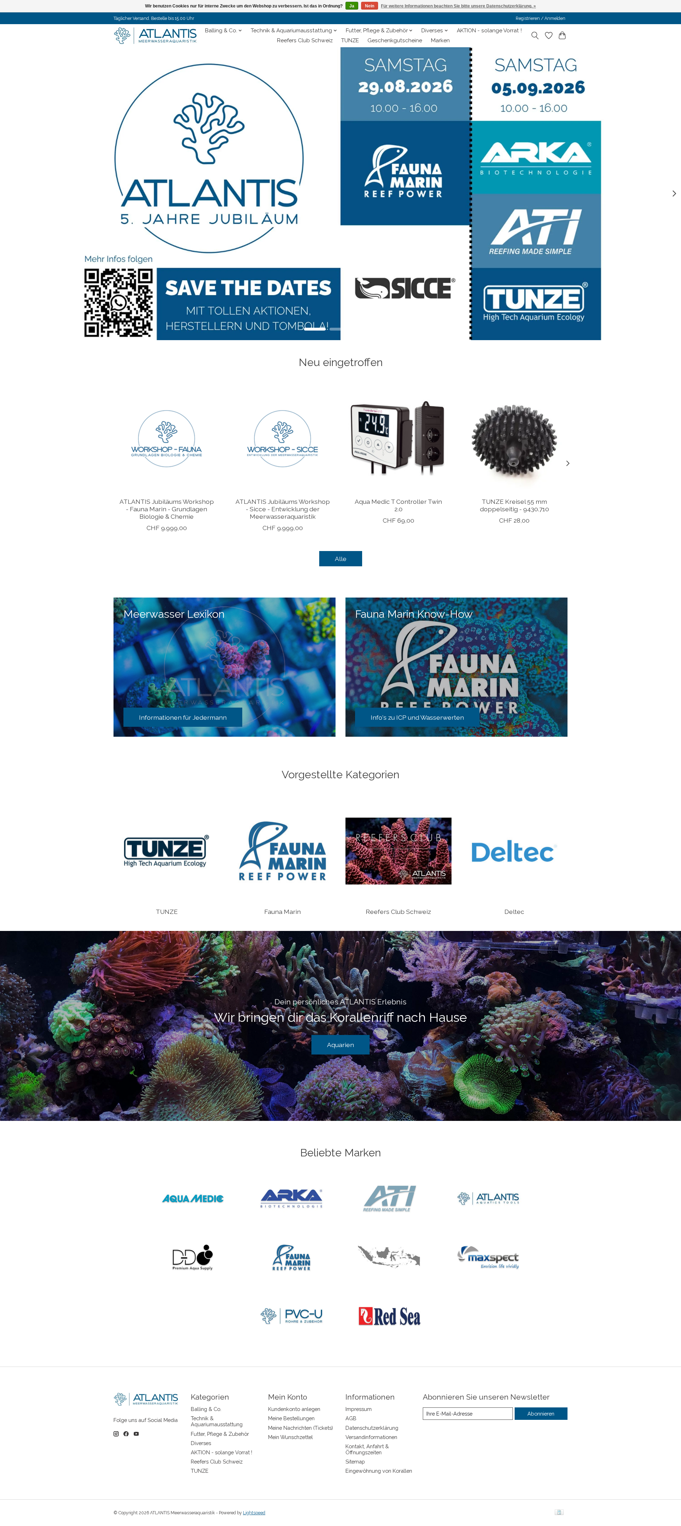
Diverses (201, 1443)
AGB (350, 1418)
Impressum (358, 1409)
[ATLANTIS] (488, 1199)
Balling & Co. (206, 1409)
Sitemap (355, 1462)
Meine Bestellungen (291, 1418)
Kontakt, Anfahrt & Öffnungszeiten (367, 1449)
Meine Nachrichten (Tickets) (300, 1428)
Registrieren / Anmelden (540, 18)
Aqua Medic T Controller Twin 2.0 (398, 505)
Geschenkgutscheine (394, 40)
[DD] (193, 1257)
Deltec (514, 911)
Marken (440, 40)
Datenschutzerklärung (371, 1428)
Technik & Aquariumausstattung (217, 1421)
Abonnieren (540, 1414)
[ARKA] (291, 1199)
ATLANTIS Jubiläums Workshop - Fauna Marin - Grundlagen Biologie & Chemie (167, 509)
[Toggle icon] (535, 35)
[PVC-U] (291, 1316)
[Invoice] (559, 1512)
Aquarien (340, 1044)
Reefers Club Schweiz (305, 40)
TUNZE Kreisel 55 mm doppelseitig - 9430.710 (514, 505)
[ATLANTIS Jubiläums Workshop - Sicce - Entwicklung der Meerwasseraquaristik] (282, 439)
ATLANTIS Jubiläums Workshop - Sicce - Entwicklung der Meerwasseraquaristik (283, 509)
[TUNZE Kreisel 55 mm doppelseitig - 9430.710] (514, 439)
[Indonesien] (389, 1257)
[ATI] (389, 1199)
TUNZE (350, 40)
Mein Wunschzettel (290, 1437)
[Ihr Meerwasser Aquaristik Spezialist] (157, 35)
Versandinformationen (371, 1437)
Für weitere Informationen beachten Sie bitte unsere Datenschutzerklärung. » (458, 6)
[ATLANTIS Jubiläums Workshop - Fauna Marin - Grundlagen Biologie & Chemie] (167, 439)
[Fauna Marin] (291, 1257)
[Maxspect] (488, 1257)
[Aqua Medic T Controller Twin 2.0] (398, 439)
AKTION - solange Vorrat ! (489, 30)
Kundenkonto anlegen (294, 1409)
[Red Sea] (389, 1316)
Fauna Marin (282, 911)
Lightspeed (254, 1512)
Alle (341, 558)
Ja (351, 6)
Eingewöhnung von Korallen (378, 1471)
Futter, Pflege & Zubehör (220, 1434)
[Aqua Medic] (193, 1199)
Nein (369, 6)
